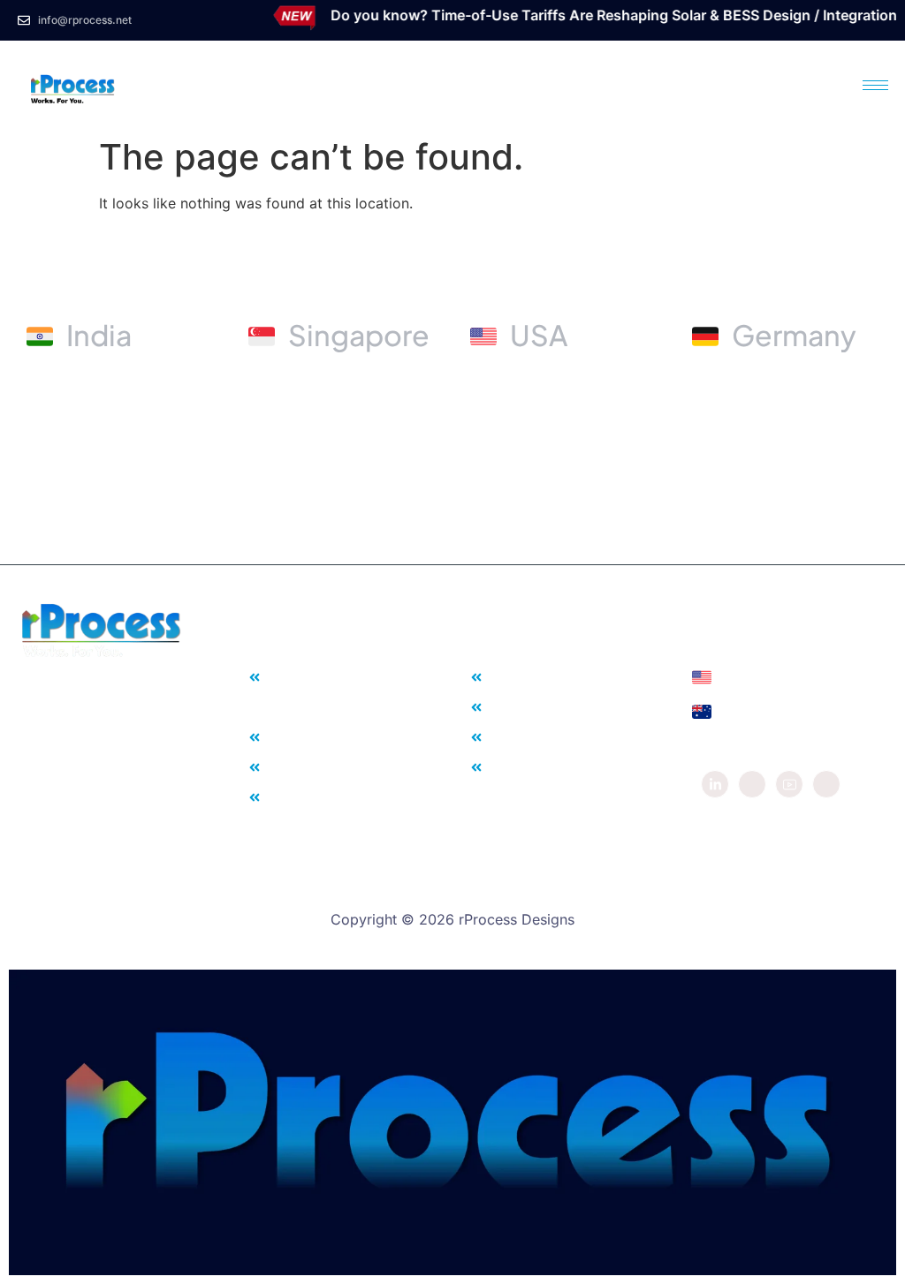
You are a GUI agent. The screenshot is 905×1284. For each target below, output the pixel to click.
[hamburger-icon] (875, 85)
